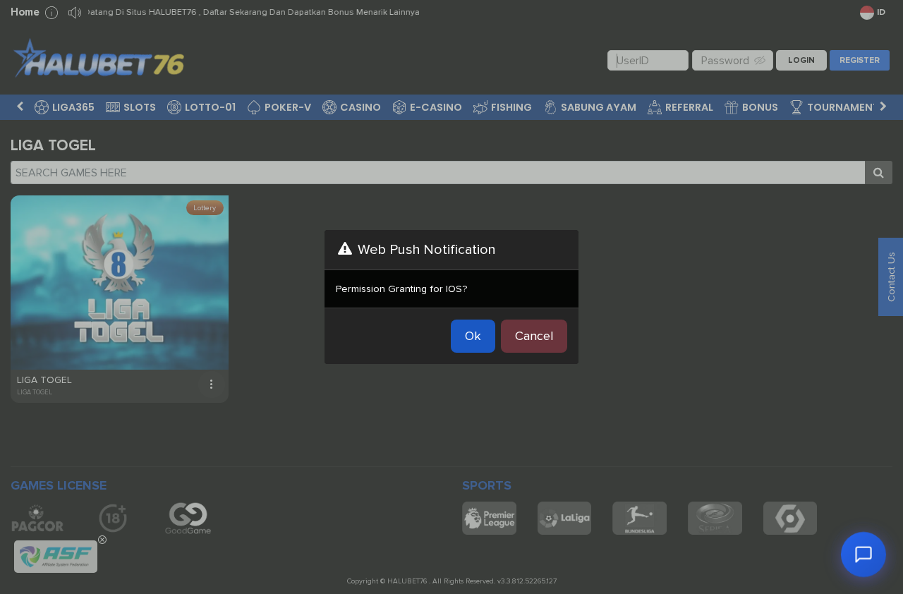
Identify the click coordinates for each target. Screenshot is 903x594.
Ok (473, 336)
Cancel (534, 336)
